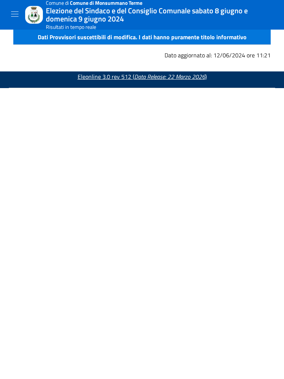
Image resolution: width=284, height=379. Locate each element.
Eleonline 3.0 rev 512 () (142, 76)
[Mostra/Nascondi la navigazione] (14, 14)
